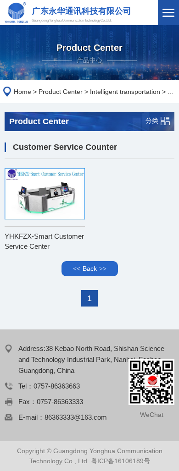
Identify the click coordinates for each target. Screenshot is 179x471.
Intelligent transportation (125, 91)
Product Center (61, 91)
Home (22, 91)
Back (89, 268)
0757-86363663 (57, 386)
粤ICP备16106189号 (120, 461)
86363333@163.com (76, 417)
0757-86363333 (60, 401)
